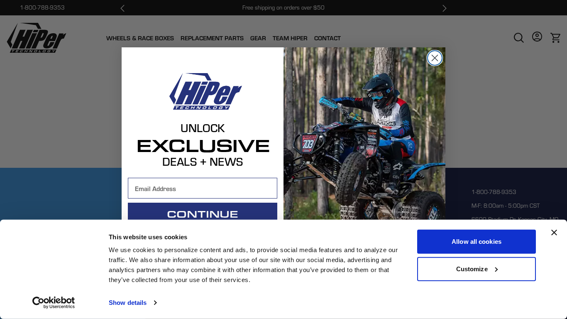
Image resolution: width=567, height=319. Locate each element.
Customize (472, 268)
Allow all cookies (476, 241)
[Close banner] (554, 233)
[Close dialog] (435, 58)
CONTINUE (202, 213)
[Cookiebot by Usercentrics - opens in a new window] (53, 303)
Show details (128, 302)
